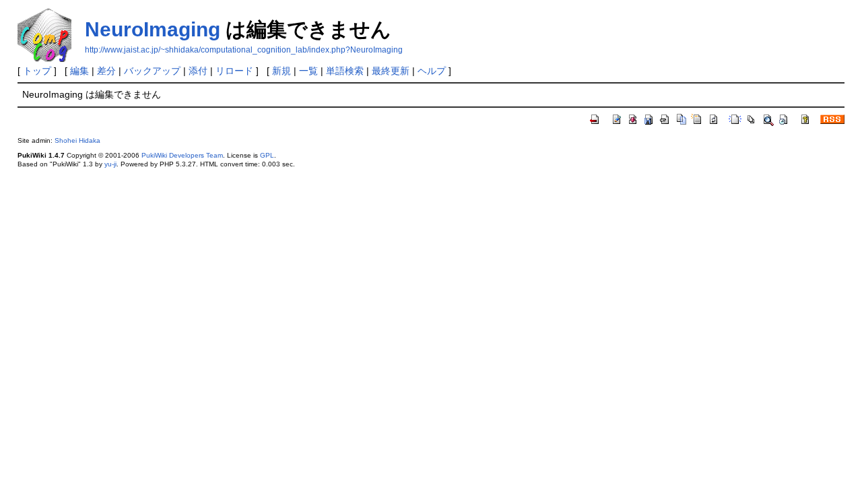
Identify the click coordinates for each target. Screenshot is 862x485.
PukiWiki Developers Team (182, 155)
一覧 (308, 70)
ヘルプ (432, 70)
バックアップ (152, 70)
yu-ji (110, 164)
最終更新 (390, 70)
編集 (79, 70)
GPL (267, 155)
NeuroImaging (152, 29)
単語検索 (345, 70)
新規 (281, 70)
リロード (234, 70)
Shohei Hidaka (77, 140)
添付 (198, 70)
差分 (106, 70)
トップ (37, 70)
